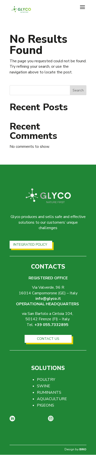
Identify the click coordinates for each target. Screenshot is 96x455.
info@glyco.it (48, 298)
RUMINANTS (49, 392)
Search (78, 90)
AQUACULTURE (52, 399)
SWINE (43, 386)
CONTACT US (48, 338)
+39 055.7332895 (51, 324)
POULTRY (46, 379)
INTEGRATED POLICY (30, 244)
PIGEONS (45, 405)
